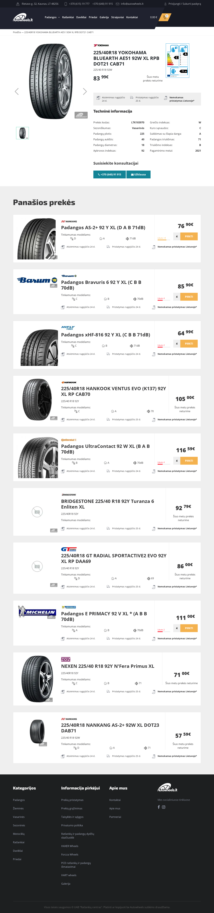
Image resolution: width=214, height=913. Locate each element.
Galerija (104, 17)
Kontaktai (132, 17)
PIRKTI (189, 236)
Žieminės (18, 808)
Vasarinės (19, 817)
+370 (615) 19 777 (78, 3)
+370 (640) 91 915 (102, 3)
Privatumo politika (72, 825)
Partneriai (115, 817)
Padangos (51, 17)
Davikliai (81, 17)
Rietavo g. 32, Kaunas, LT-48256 (39, 3)
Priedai (93, 17)
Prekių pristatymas (72, 800)
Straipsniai (117, 17)
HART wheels (68, 875)
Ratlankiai (68, 17)
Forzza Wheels (69, 854)
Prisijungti (174, 3)
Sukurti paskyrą (192, 3)
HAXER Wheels (69, 846)
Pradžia (17, 32)
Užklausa (140, 174)
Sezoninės (19, 825)
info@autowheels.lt (132, 3)
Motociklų (19, 834)
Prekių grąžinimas (71, 808)
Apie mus (114, 808)
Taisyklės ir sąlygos (72, 817)
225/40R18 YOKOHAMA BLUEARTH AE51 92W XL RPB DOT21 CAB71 (59, 32)
